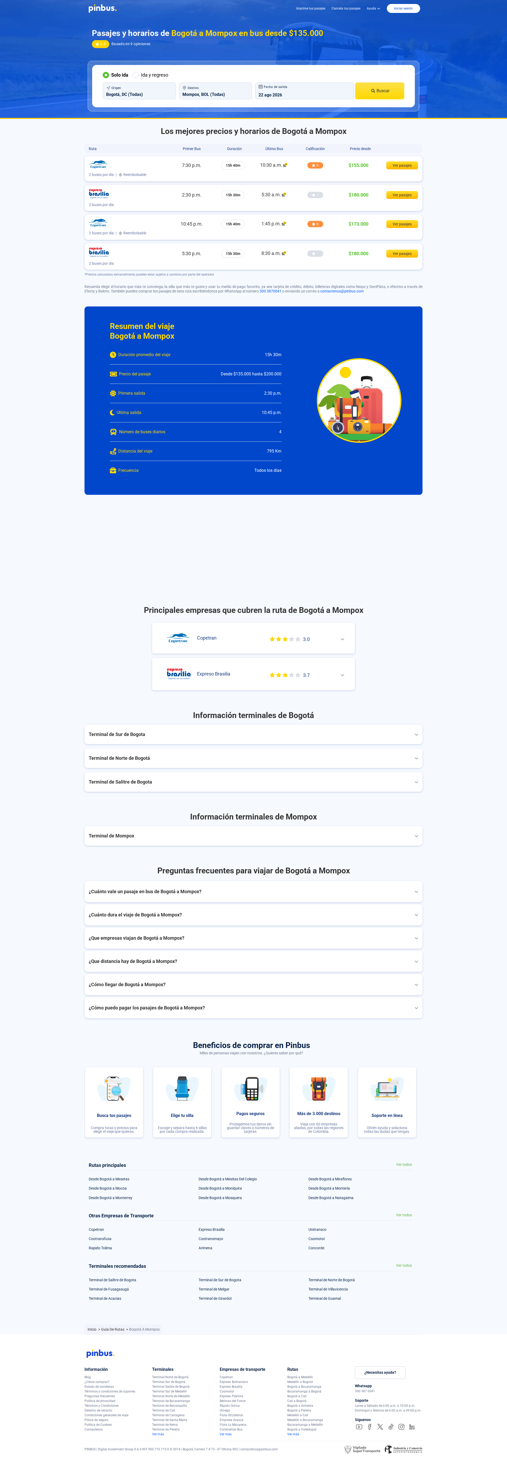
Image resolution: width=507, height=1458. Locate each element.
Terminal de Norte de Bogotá (331, 1280)
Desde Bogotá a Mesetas (109, 1179)
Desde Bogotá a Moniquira (220, 1188)
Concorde (316, 1248)
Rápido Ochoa (230, 1406)
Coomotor (316, 1239)
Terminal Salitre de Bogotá (171, 1387)
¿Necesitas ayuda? (380, 1372)
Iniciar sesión (403, 8)
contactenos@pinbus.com (342, 291)
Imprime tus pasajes (310, 8)
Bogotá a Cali (297, 1396)
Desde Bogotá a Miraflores (330, 1179)
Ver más (158, 1434)
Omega (225, 1410)
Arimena (205, 1248)
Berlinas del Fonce (233, 1401)
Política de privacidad (99, 1401)
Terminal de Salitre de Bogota (112, 1280)
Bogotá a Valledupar (302, 1429)
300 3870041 (270, 291)
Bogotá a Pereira (299, 1410)
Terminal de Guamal (324, 1298)
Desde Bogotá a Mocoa (108, 1188)
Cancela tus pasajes (346, 8)
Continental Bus (231, 1429)
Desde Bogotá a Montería (329, 1188)
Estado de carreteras (99, 1387)
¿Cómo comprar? (96, 1382)
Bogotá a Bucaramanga (304, 1387)
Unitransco (317, 1229)
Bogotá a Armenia (300, 1406)
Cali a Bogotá (297, 1401)
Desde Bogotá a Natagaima (331, 1198)
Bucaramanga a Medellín (305, 1425)
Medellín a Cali (297, 1415)
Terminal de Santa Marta (169, 1420)
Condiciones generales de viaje (106, 1415)
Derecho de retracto (98, 1410)
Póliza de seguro (96, 1420)
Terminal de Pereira (166, 1429)
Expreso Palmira (231, 1396)
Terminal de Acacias (105, 1298)
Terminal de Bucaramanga (171, 1401)
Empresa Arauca (231, 1420)
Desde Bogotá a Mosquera (220, 1198)
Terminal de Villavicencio (328, 1289)
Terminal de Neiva (165, 1425)
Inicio (92, 1329)
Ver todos (404, 1165)
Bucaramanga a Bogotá (304, 1391)
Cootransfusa (100, 1239)
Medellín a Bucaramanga (305, 1420)
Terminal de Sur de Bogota (220, 1280)
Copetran (96, 1229)
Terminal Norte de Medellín (171, 1396)
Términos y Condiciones (101, 1406)
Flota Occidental (231, 1415)
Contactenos (93, 1429)
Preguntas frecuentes (99, 1396)
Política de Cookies (98, 1425)
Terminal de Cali (163, 1410)
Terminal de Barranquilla (169, 1406)
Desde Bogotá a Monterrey (110, 1198)
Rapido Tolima (100, 1248)
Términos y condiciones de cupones (109, 1391)
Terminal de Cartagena (168, 1415)
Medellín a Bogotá (300, 1382)
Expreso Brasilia (212, 1229)
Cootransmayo (211, 1239)
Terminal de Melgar (214, 1289)
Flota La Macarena (233, 1425)
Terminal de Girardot (215, 1298)
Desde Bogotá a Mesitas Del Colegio (228, 1179)
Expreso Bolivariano (234, 1382)
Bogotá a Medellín (300, 1377)
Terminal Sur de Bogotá (168, 1382)
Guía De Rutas (113, 1329)
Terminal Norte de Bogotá (170, 1377)
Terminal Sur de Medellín (169, 1391)
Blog (87, 1377)
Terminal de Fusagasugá (109, 1289)
